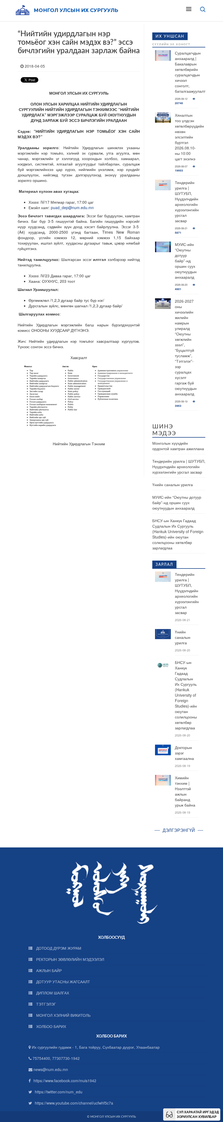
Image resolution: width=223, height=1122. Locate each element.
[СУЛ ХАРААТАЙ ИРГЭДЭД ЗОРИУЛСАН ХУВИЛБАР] (169, 1114)
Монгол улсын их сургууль (76, 10)
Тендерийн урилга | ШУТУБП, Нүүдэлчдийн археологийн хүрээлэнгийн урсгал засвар (187, 201)
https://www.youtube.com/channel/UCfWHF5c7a (74, 1103)
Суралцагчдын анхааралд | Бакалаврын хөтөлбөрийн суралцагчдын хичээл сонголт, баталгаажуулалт (190, 72)
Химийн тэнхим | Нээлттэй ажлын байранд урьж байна (185, 791)
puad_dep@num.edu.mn (72, 207)
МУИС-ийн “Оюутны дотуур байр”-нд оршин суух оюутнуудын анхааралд (186, 261)
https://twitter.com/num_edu (58, 1091)
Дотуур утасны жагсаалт (62, 981)
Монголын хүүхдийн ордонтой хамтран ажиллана (178, 445)
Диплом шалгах (52, 992)
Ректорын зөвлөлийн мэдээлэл (69, 959)
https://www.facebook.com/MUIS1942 (64, 1080)
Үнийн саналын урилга (172, 484)
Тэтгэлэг (45, 1004)
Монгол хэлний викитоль (63, 1015)
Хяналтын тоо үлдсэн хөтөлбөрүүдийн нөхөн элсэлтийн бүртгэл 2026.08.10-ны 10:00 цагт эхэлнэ (189, 136)
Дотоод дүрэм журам (58, 948)
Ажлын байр (48, 970)
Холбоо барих (50, 1026)
